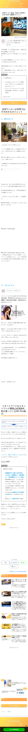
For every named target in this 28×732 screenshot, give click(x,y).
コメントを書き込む (14, 705)
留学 (7, 725)
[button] (14, 566)
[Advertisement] (14, 543)
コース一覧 (7, 723)
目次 (13, 103)
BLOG (4, 524)
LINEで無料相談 (13, 729)
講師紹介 (21, 723)
